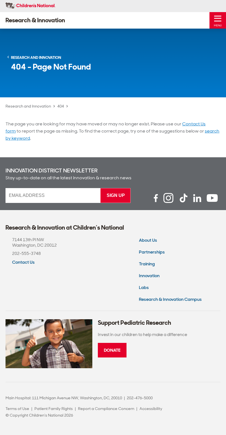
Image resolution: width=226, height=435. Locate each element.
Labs (144, 287)
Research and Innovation (28, 106)
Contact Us (23, 262)
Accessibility (150, 408)
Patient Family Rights (53, 408)
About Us (148, 240)
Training (147, 264)
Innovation (149, 276)
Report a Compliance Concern (106, 408)
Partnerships (152, 252)
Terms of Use (17, 408)
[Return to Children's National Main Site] (30, 6)
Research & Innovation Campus (170, 299)
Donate (112, 350)
